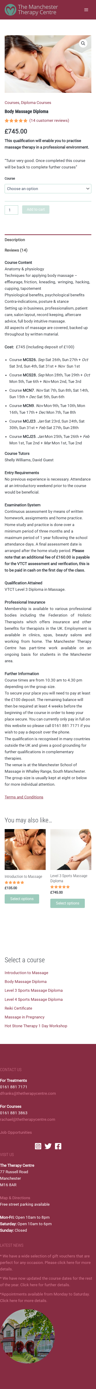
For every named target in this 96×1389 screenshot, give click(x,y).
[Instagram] (38, 1146)
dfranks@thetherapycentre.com (28, 1093)
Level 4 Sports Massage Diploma (34, 999)
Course (10, 178)
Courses (12, 102)
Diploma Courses (36, 102)
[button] (83, 43)
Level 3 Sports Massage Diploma (34, 990)
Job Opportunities (16, 1132)
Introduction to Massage (26, 972)
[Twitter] (48, 1146)
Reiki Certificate (18, 1008)
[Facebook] (58, 1146)
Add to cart (36, 209)
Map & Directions (15, 1197)
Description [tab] (15, 239)
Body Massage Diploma (26, 981)
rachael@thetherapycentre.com (27, 1119)
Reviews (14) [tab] (16, 250)
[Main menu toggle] (86, 10)
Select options (22, 899)
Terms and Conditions (24, 797)
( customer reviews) (49, 120)
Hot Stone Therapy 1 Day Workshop (36, 1026)
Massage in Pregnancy (25, 1017)
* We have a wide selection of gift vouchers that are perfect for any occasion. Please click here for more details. (45, 1262)
